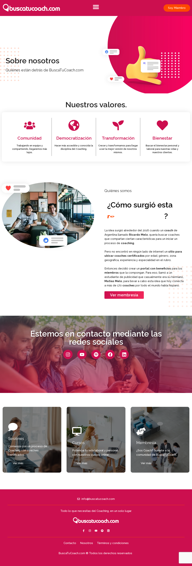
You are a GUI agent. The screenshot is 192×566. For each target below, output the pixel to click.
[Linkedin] (124, 354)
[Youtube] (82, 354)
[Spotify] (96, 354)
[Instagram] (68, 354)
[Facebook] (110, 354)
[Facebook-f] (83, 530)
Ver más (18, 463)
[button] (96, 7)
